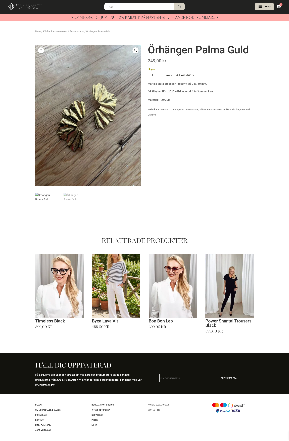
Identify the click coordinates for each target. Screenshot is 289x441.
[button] (135, 50)
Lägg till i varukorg (180, 75)
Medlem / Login (43, 425)
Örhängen (237, 109)
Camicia (152, 114)
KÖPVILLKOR (97, 415)
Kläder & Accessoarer (55, 31)
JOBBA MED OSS (43, 430)
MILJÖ (94, 425)
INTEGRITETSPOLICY (100, 410)
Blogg (38, 405)
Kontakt (39, 420)
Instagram (41, 415)
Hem (38, 31)
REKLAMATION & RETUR (102, 405)
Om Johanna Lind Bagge (48, 410)
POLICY (94, 420)
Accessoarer (77, 31)
